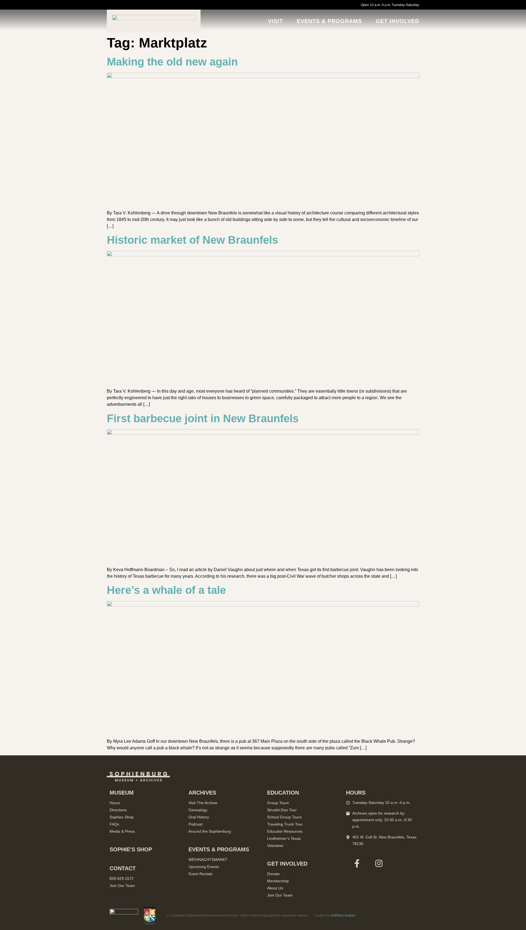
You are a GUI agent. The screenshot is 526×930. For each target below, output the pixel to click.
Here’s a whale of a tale (166, 590)
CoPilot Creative (343, 915)
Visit (275, 21)
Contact (123, 868)
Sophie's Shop (131, 849)
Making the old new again (172, 62)
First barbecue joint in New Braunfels (203, 418)
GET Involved (397, 21)
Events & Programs (329, 21)
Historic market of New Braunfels (192, 240)
